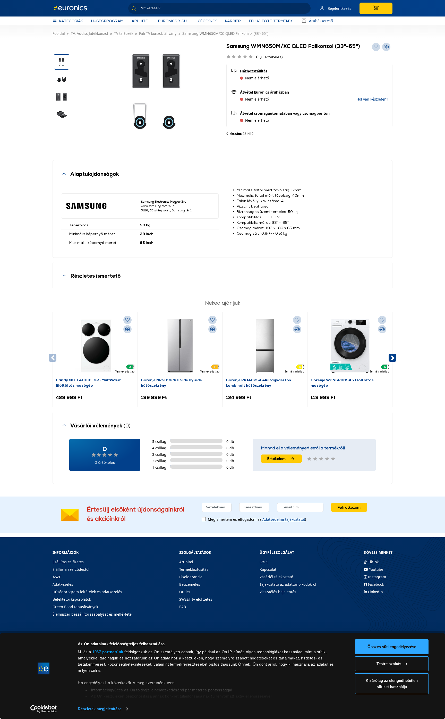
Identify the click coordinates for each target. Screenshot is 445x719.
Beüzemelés (189, 584)
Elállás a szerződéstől (71, 569)
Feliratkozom (349, 507)
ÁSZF (57, 576)
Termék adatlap (124, 371)
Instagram (376, 576)
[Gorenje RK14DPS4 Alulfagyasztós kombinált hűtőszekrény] (265, 346)
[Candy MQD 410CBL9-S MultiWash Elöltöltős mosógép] (95, 346)
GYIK (264, 561)
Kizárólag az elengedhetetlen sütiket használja (392, 683)
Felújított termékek (271, 21)
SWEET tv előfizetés (195, 599)
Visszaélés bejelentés (278, 591)
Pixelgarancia (190, 576)
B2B (182, 606)
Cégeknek (207, 21)
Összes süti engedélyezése (391, 646)
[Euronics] (73, 8)
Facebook (375, 584)
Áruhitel (141, 21)
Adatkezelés (63, 584)
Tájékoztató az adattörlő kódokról (288, 584)
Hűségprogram (107, 21)
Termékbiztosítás (193, 569)
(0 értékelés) (269, 57)
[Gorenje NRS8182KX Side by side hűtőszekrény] (180, 346)
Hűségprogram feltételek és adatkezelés (87, 591)
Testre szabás (388, 664)
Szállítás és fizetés (68, 561)
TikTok (373, 561)
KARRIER (233, 21)
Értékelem (276, 458)
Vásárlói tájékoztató (276, 576)
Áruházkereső (321, 20)
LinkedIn (375, 591)
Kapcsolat (268, 569)
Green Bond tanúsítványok (75, 606)
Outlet (184, 591)
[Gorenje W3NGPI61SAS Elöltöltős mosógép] (350, 346)
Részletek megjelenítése (100, 709)
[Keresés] (304, 9)
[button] (372, 99)
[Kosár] (376, 8)
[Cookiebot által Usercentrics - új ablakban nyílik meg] (43, 709)
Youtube (375, 569)
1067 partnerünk (107, 652)
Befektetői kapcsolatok (72, 599)
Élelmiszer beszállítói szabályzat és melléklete (92, 614)
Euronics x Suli (174, 21)
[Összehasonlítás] (127, 329)
